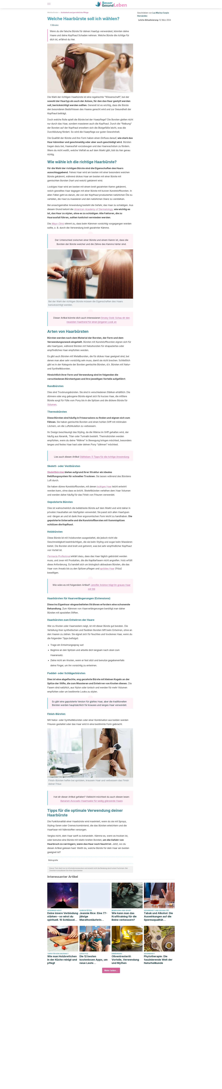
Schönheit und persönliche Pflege (75, 12)
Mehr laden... (111, 970)
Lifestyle (84, 954)
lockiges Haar (104, 486)
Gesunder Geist (54, 910)
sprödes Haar (107, 568)
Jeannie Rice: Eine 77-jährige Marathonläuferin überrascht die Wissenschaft (93, 916)
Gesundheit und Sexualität (156, 910)
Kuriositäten (86, 910)
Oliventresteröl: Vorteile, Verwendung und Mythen (125, 960)
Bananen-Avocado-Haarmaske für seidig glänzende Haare (91, 801)
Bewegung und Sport (121, 910)
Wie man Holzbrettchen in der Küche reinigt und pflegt (62, 960)
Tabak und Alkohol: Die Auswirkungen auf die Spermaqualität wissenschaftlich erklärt (159, 916)
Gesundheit (149, 954)
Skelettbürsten (55, 472)
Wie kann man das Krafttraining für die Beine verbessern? (124, 916)
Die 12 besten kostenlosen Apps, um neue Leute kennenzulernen (94, 960)
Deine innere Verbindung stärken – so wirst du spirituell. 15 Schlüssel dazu (62, 916)
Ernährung (117, 954)
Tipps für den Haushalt (57, 954)
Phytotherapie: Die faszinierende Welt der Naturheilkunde (158, 960)
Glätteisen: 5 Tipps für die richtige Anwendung (104, 456)
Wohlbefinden (53, 12)
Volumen (51, 404)
